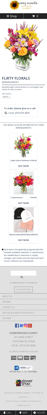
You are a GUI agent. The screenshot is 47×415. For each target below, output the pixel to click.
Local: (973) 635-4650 (23, 345)
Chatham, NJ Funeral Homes (17, 393)
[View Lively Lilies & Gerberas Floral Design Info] (23, 145)
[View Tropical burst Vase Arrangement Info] (23, 182)
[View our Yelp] (30, 326)
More (5, 96)
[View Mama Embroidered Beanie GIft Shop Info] (23, 219)
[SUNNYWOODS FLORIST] (23, 10)
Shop (13, 16)
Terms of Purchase (31, 401)
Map (24, 412)
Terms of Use (23, 405)
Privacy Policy (13, 401)
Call (8, 412)
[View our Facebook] (17, 326)
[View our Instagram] (26, 326)
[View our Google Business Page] (21, 326)
